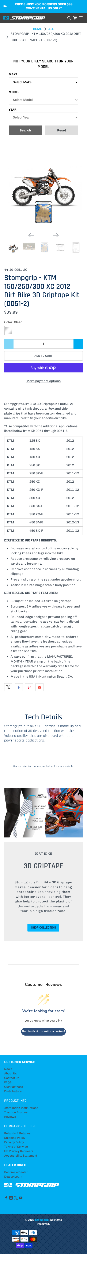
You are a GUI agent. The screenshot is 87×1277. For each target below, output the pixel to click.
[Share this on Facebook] (19, 687)
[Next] (56, 235)
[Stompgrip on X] (16, 1199)
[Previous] (31, 235)
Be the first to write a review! (43, 1031)
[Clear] (8, 330)
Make (13, 74)
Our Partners (13, 1087)
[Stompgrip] (33, 18)
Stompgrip (42, 1219)
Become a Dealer (16, 1172)
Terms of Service (16, 1147)
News (8, 1069)
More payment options (43, 381)
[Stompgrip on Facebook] (6, 1199)
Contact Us (11, 1078)
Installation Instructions (21, 1108)
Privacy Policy (14, 1142)
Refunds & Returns (17, 1133)
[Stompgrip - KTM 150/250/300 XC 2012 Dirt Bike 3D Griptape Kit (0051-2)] (43, 189)
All (51, 29)
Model (14, 92)
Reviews (10, 1117)
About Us (10, 1073)
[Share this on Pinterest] (29, 687)
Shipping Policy (14, 1138)
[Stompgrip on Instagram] (11, 1199)
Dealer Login (13, 1176)
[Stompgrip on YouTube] (21, 1199)
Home (37, 29)
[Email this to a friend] (39, 687)
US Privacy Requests (18, 1151)
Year (12, 109)
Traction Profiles (16, 1112)
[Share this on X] (8, 687)
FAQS (8, 1082)
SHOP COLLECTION (43, 927)
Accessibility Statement (20, 1155)
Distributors (13, 1091)
